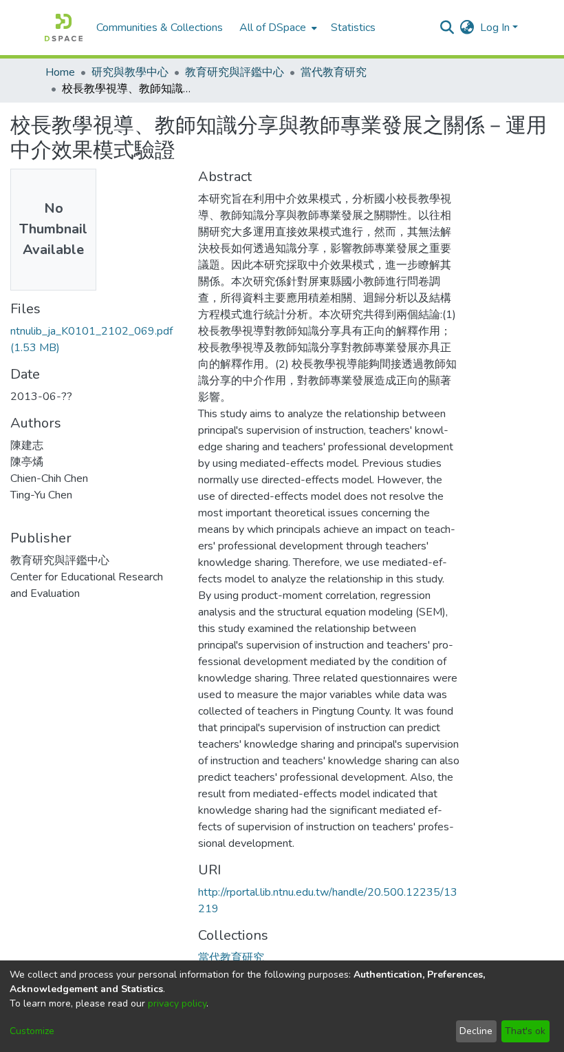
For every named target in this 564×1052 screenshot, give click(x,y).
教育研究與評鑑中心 (234, 72)
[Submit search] (447, 27)
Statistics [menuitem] (353, 27)
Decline (475, 1031)
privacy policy (177, 1003)
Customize (32, 1031)
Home (60, 72)
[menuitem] (277, 27)
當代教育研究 (334, 72)
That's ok (525, 1031)
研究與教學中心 (130, 72)
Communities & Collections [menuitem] (159, 27)
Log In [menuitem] (495, 27)
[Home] (64, 27)
